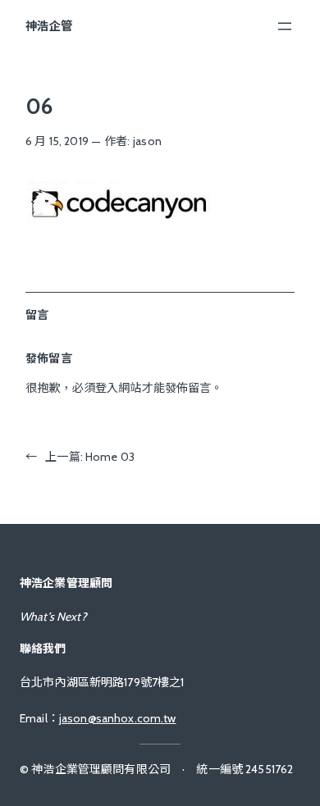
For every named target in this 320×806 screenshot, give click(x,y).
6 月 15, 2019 (57, 141)
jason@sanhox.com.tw (117, 718)
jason (147, 141)
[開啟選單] (285, 26)
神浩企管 (48, 26)
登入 (106, 387)
